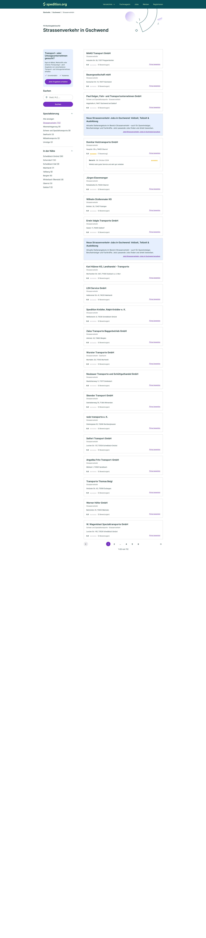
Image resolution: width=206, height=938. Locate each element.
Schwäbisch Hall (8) (51, 164)
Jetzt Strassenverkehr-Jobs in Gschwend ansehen (141, 132)
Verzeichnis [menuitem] (107, 4)
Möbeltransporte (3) (51, 138)
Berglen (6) (47, 176)
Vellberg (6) (48, 172)
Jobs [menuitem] (137, 4)
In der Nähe (49, 151)
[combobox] (58, 97)
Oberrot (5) (47, 183)
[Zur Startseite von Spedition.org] (55, 4)
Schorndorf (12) (49, 160)
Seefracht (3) (48, 134)
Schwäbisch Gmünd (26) (53, 156)
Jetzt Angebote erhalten (58, 82)
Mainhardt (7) (48, 168)
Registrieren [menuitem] (158, 4)
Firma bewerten (154, 64)
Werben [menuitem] (146, 4)
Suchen (58, 104)
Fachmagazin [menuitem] (125, 4)
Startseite (46, 12)
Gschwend (56, 12)
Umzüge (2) (48, 142)
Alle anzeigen (48, 119)
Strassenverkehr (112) (52, 123)
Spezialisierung (51, 113)
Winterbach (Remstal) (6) (53, 179)
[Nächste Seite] (161, 544)
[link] (123, 58)
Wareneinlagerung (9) (52, 127)
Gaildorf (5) (48, 187)
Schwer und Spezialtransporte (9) (57, 130)
